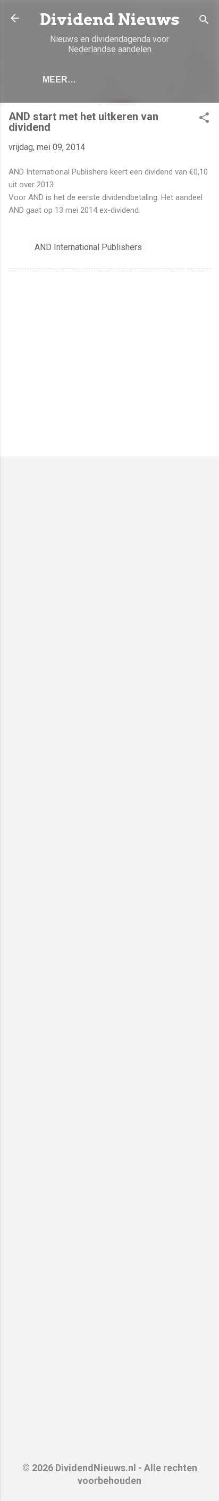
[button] (204, 119)
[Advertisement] (109, 365)
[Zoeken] (204, 21)
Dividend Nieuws (110, 19)
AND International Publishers (88, 247)
